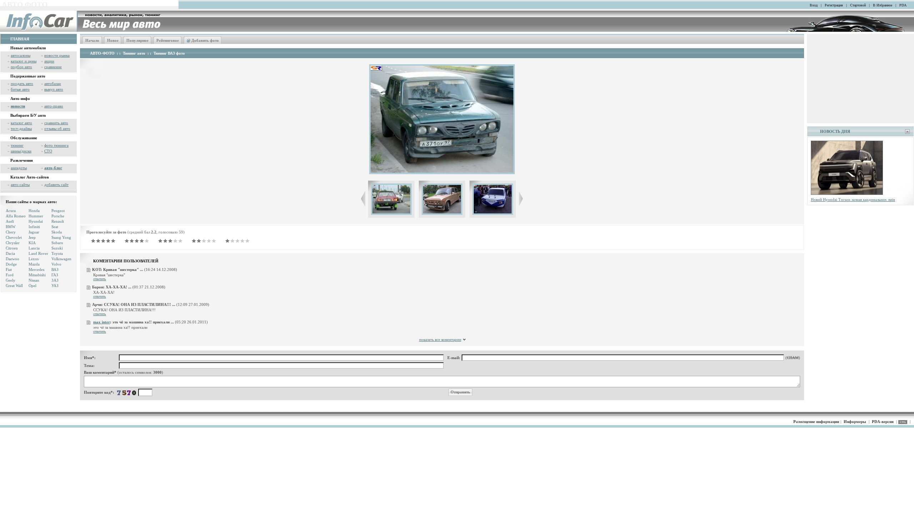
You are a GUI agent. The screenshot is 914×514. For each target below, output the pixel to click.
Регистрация (834, 5)
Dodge (11, 264)
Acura (11, 210)
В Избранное (882, 5)
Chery (11, 232)
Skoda (56, 232)
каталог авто (21, 123)
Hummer (36, 216)
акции (49, 61)
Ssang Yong (61, 237)
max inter (101, 322)
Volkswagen (61, 259)
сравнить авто (56, 123)
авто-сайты (20, 184)
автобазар (52, 83)
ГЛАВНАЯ (19, 39)
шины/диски (21, 151)
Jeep (32, 237)
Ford (10, 275)
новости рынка (57, 55)
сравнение (53, 67)
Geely (10, 280)
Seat (54, 227)
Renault (57, 221)
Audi (10, 221)
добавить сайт (56, 184)
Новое (113, 40)
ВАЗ (55, 269)
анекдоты (19, 168)
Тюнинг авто (134, 53)
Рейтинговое (167, 40)
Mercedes (36, 269)
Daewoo (12, 259)
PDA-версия (883, 421)
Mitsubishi (37, 275)
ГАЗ (54, 275)
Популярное (137, 40)
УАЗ (55, 285)
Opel (32, 285)
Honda (34, 210)
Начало (92, 40)
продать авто (22, 83)
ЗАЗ (55, 280)
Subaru (57, 243)
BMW (10, 227)
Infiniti (34, 227)
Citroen (12, 248)
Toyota (57, 253)
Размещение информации (816, 421)
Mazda (34, 264)
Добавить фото (203, 40)
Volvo (56, 264)
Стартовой (858, 5)
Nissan (34, 280)
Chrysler (13, 243)
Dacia (10, 253)
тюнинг (17, 145)
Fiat (9, 269)
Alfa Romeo (16, 216)
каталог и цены (23, 61)
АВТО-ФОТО (102, 53)
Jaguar (34, 232)
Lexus (34, 259)
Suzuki (57, 248)
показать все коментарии (440, 339)
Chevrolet (14, 237)
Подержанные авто (27, 76)
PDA (903, 5)
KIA (32, 243)
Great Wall (14, 285)
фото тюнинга (56, 145)
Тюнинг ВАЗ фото (169, 53)
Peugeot (58, 210)
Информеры (855, 421)
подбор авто (21, 67)
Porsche (57, 216)
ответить (99, 279)
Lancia (34, 248)
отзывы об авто (57, 128)
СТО (48, 151)
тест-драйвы (21, 128)
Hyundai (36, 221)
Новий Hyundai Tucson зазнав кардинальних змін (853, 199)
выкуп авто (53, 89)
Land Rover (38, 253)
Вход (814, 5)
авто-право (53, 106)
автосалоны (20, 55)
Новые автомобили (28, 48)
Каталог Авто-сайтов (29, 177)
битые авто (20, 89)
